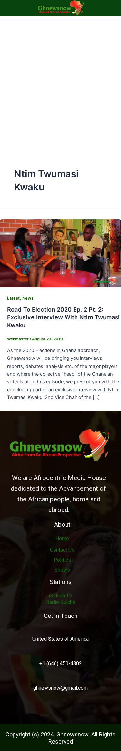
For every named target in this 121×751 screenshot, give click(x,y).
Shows (62, 570)
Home (62, 538)
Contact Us (62, 550)
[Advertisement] (60, 80)
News (28, 298)
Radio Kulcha (60, 602)
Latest (13, 298)
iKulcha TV (60, 596)
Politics (62, 560)
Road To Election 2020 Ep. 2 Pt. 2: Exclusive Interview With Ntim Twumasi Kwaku (63, 317)
